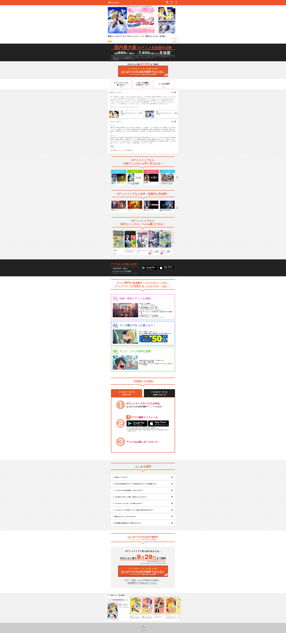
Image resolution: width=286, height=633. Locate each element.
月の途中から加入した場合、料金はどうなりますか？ (131, 497)
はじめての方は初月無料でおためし (143, 71)
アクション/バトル (123, 107)
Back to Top (143, 627)
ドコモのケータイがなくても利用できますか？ (129, 503)
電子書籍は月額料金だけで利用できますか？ (128, 523)
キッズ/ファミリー (134, 107)
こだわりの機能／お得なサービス (142, 84)
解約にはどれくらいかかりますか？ (125, 516)
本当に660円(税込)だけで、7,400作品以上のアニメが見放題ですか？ (136, 484)
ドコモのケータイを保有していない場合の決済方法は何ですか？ (134, 510)
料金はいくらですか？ (121, 477)
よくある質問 (164, 84)
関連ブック (176, 41)
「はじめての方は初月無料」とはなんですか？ (129, 490)
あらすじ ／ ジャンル (115, 92)
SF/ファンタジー (114, 107)
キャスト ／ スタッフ (115, 121)
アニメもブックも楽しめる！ (121, 84)
